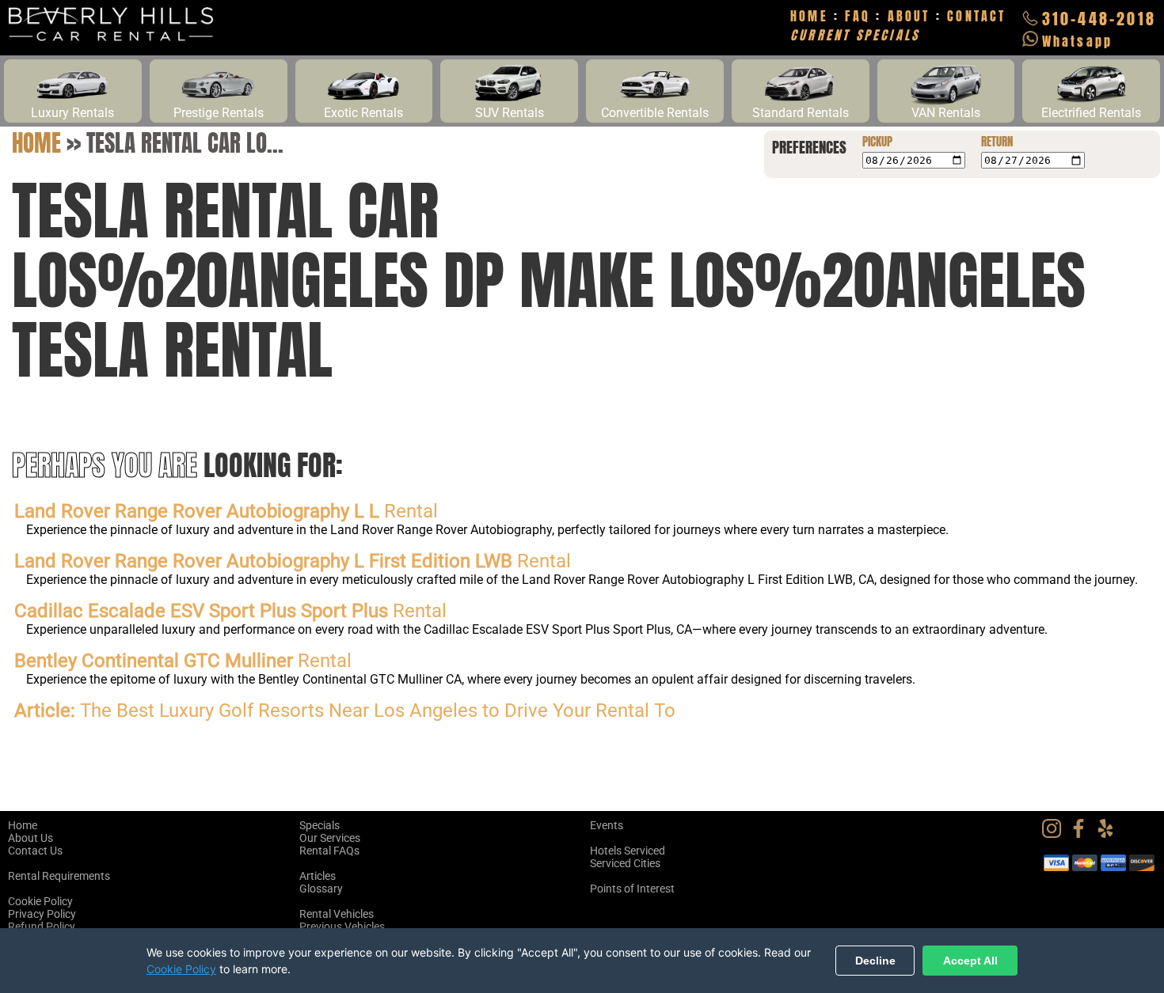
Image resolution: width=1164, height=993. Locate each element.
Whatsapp (1077, 41)
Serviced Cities (625, 863)
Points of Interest (632, 888)
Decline (875, 960)
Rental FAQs (329, 850)
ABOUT (909, 15)
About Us (30, 838)
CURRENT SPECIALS (854, 34)
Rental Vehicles (336, 914)
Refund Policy (41, 926)
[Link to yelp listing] (1109, 834)
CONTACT (976, 15)
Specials (319, 825)
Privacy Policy (42, 914)
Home (36, 143)
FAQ (857, 15)
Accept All (970, 960)
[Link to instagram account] (1055, 834)
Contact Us (35, 850)
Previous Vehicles (342, 926)
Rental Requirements (59, 876)
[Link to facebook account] (1082, 834)
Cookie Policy (40, 901)
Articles (317, 876)
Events (606, 825)
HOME (809, 15)
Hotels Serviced (627, 850)
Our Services (329, 838)
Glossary (321, 888)
